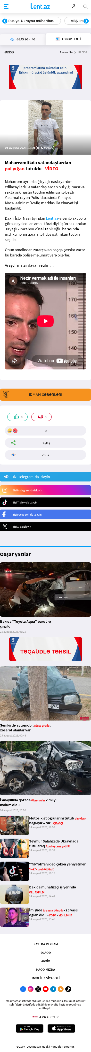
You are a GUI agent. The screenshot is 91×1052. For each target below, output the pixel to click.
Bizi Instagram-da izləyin (27, 490)
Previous (5, 21)
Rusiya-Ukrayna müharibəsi (31, 21)
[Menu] (6, 6)
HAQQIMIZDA (45, 969)
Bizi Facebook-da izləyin (27, 514)
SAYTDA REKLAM (45, 944)
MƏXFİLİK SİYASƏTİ (46, 978)
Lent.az (52, 218)
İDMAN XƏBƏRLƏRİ (45, 395)
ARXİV (45, 961)
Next (86, 21)
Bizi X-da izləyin (21, 526)
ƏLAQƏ (46, 952)
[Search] (85, 6)
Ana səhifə (66, 52)
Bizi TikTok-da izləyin (25, 502)
